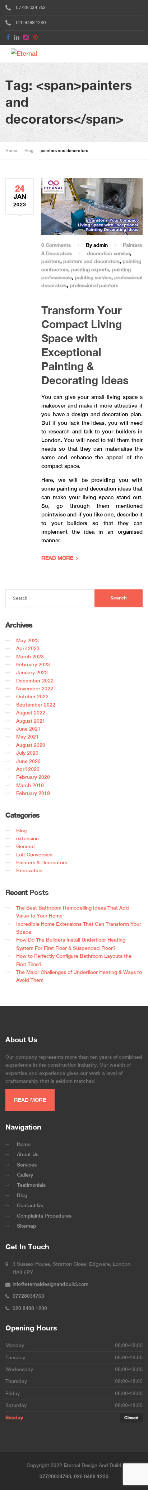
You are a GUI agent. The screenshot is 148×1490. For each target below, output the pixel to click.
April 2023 (28, 648)
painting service (93, 277)
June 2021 (28, 729)
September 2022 (35, 705)
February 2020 (33, 777)
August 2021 (30, 721)
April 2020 (28, 769)
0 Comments (56, 245)
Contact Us (30, 1205)
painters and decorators (91, 261)
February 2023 (33, 664)
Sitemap (26, 1226)
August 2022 (30, 713)
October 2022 (32, 696)
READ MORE (57, 558)
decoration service (108, 253)
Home (24, 1144)
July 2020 (27, 753)
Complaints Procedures (44, 1216)
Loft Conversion (34, 854)
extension (27, 838)
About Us (27, 1154)
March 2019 (30, 785)
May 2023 (27, 640)
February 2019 (33, 793)
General (25, 846)
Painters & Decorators (41, 862)
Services (27, 1165)
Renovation (29, 870)
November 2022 (34, 688)
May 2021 (27, 737)
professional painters (94, 285)
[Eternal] (33, 54)
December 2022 (35, 681)
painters (50, 261)
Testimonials (31, 1185)
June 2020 (28, 761)
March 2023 (30, 656)
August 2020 (30, 745)
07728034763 (55, 1476)
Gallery (25, 1175)
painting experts (90, 269)
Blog (21, 830)
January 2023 (32, 672)
